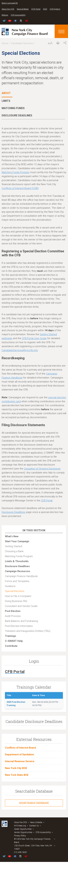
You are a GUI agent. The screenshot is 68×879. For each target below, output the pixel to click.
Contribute (11, 645)
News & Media (23, 9)
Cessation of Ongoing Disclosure (42, 468)
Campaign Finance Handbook (21, 576)
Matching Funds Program (16, 172)
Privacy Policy (20, 836)
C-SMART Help (14, 640)
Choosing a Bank (14, 551)
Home (5, 43)
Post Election (12, 611)
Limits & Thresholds (17, 561)
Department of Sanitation (19, 754)
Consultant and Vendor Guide (21, 606)
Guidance (10, 586)
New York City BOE (16, 768)
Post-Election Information (19, 626)
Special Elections (14, 591)
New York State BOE (17, 774)
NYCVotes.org (20, 826)
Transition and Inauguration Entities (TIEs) (27, 630)
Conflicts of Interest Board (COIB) (20, 188)
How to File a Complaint (18, 596)
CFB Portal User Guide (34, 338)
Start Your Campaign (17, 541)
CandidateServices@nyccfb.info (20, 350)
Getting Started (13, 546)
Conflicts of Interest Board (20, 747)
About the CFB (8, 9)
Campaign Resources (17, 571)
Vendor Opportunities (23, 832)
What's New (11, 536)
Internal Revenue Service (19, 761)
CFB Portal (35, 9)
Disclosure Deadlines (13, 512)
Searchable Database (34, 802)
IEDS (45, 9)
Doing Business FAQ (16, 601)
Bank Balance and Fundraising (21, 621)
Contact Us (34, 826)
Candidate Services (22, 43)
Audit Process (13, 616)
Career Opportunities (23, 829)
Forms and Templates (17, 581)
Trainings (10, 635)
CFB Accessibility (18, 15)
